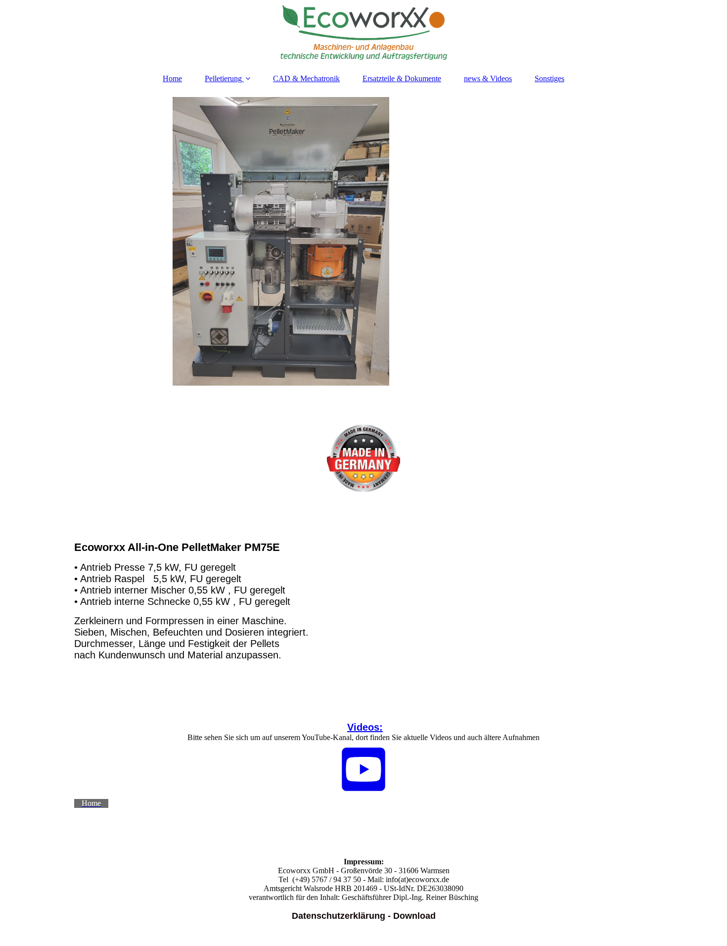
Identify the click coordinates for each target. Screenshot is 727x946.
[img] (363, 32)
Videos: (365, 727)
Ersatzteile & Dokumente (402, 78)
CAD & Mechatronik (306, 78)
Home (172, 78)
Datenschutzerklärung (338, 916)
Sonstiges (549, 78)
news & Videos (488, 78)
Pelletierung (223, 78)
